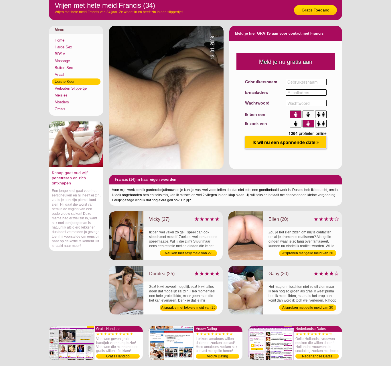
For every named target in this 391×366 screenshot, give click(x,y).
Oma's (60, 109)
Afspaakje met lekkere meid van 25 (188, 308)
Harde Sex (63, 47)
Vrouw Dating (217, 356)
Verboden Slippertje (71, 88)
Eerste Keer (64, 81)
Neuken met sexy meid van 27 (188, 253)
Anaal (59, 74)
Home (59, 40)
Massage (62, 61)
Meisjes (61, 95)
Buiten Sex (64, 68)
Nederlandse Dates (317, 356)
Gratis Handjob (118, 356)
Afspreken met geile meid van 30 (307, 308)
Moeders (62, 102)
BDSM (60, 54)
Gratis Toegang (315, 10)
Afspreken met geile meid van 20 (307, 253)
